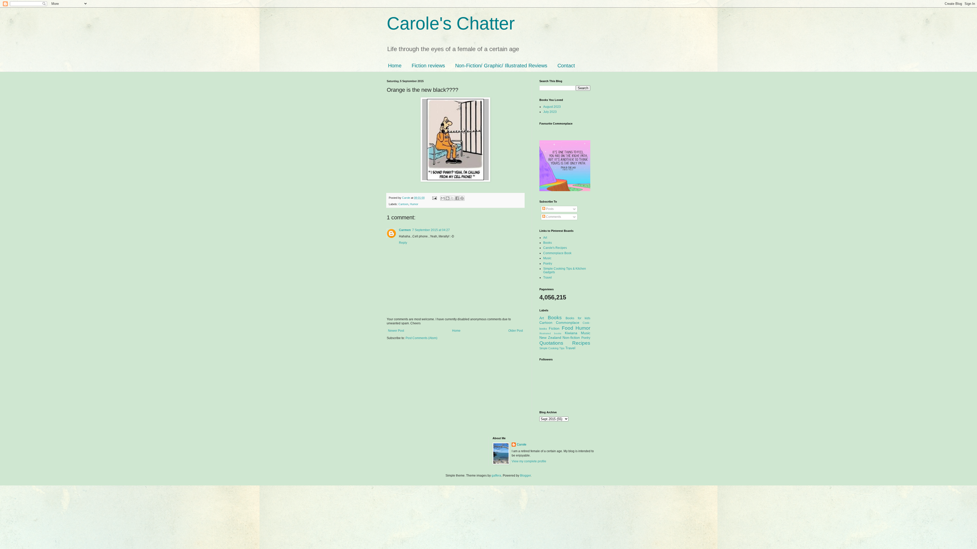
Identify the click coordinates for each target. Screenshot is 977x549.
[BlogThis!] (447, 198)
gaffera (496, 475)
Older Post (515, 330)
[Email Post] (434, 197)
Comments (553, 217)
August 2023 (552, 107)
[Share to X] (452, 198)
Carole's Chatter (451, 23)
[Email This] (442, 198)
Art (545, 237)
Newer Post (396, 330)
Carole (406, 197)
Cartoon (403, 204)
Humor (414, 204)
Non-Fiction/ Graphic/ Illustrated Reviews (501, 65)
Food (567, 328)
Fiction (554, 328)
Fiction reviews (428, 65)
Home (394, 65)
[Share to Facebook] (457, 198)
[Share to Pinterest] (462, 198)
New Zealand (550, 338)
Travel (547, 277)
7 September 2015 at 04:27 (431, 230)
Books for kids (578, 318)
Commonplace (567, 323)
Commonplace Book (557, 253)
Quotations (551, 343)
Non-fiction (571, 338)
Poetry (547, 263)
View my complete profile (529, 461)
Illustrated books (550, 333)
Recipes (581, 343)
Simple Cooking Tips (552, 348)
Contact (566, 65)
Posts (549, 209)
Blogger (525, 475)
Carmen (405, 230)
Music (547, 258)
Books (547, 243)
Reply (403, 243)
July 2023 (550, 112)
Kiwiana (571, 333)
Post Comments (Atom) (421, 338)
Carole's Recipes (555, 248)
